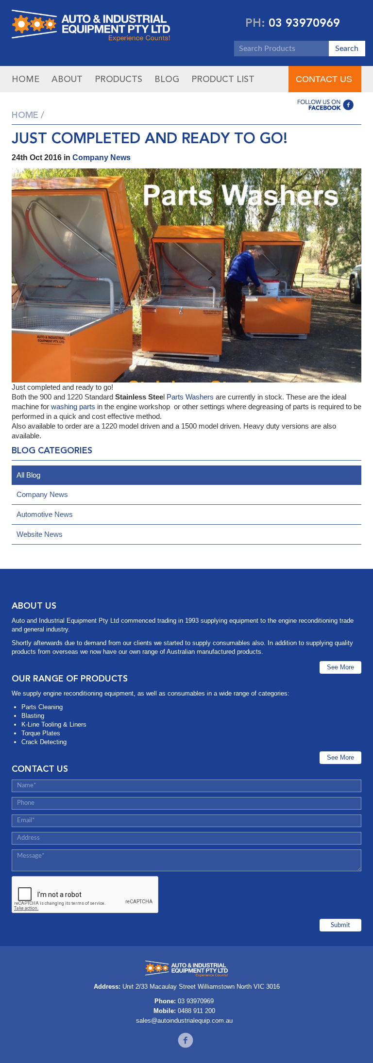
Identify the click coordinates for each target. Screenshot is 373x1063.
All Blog (28, 475)
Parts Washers (190, 397)
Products (118, 79)
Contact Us (324, 79)
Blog (166, 79)
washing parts (73, 406)
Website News (40, 534)
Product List (222, 79)
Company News (101, 157)
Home (25, 79)
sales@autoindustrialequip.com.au (184, 1020)
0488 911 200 (196, 1010)
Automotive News (45, 514)
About (67, 79)
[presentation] (85, 895)
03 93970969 (304, 23)
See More (340, 667)
